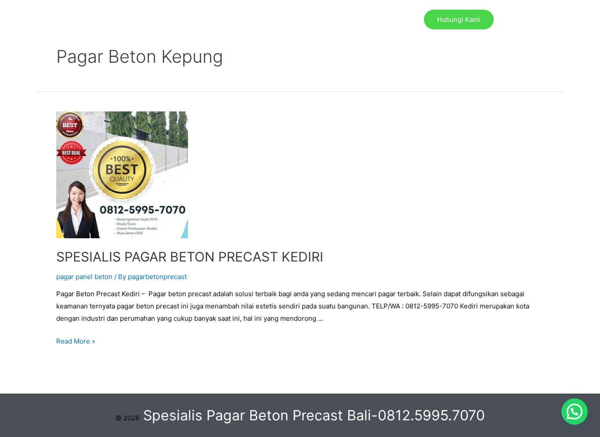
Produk (241, 19)
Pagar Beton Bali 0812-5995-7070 (160, 19)
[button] (574, 411)
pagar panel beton (84, 276)
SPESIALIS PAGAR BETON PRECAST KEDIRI (189, 257)
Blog (275, 19)
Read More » (75, 341)
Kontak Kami (377, 19)
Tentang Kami (319, 19)
